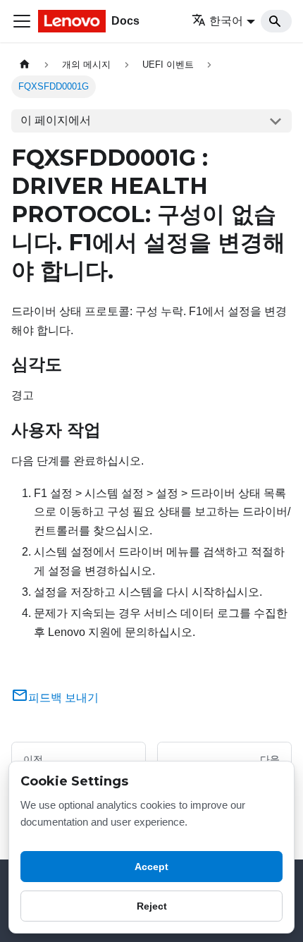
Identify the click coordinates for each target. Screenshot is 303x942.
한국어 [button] (226, 21)
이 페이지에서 (55, 120)
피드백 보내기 (63, 698)
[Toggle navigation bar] (21, 21)
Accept (151, 866)
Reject (152, 906)
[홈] (24, 64)
